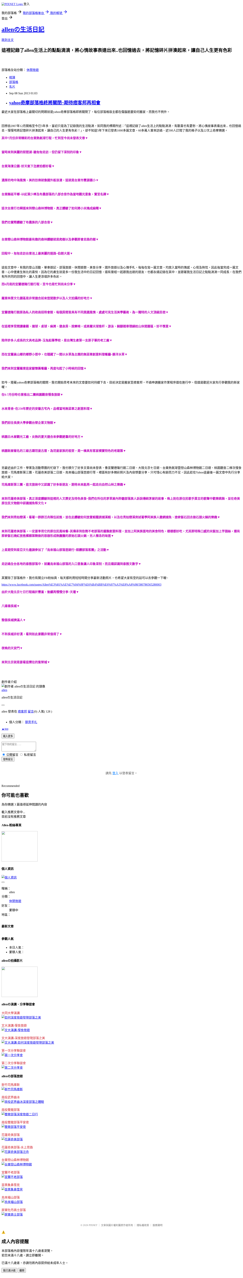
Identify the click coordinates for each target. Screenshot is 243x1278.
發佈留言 (8, 759)
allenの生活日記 (23, 29)
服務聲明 (158, 1225)
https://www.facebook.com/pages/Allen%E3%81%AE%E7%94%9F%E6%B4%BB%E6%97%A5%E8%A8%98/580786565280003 (81, 584)
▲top (5, 728)
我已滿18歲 (9, 1270)
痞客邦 (22, 711)
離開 (21, 1270)
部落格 (13, 82)
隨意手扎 (31, 722)
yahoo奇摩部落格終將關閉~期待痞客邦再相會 (54, 102)
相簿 (12, 77)
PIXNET (93, 1225)
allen (4, 690)
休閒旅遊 (33, 70)
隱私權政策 (143, 1225)
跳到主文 (8, 40)
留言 (31, 711)
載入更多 (8, 736)
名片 (12, 86)
